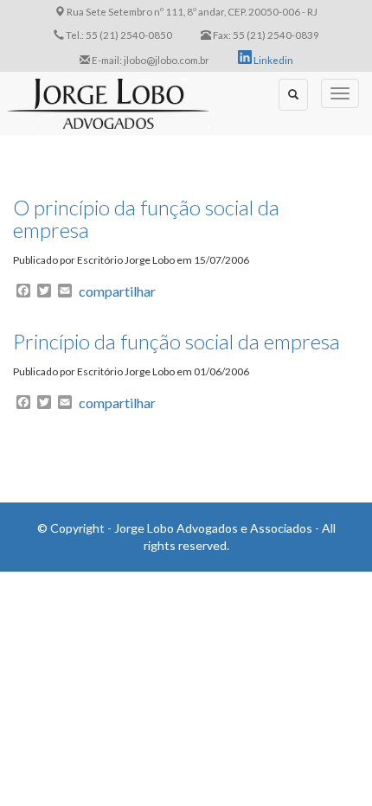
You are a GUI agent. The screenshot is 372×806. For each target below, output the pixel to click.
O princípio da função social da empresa (146, 218)
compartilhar (117, 291)
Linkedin (272, 60)
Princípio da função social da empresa (176, 341)
